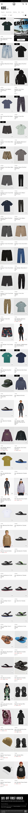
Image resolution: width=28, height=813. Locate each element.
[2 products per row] (25, 15)
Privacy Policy (9, 807)
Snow (22, 12)
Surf (19, 12)
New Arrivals (8, 12)
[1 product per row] (23, 15)
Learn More (3, 811)
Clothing (15, 12)
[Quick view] (12, 33)
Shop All (2, 12)
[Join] (25, 804)
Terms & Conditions (17, 806)
